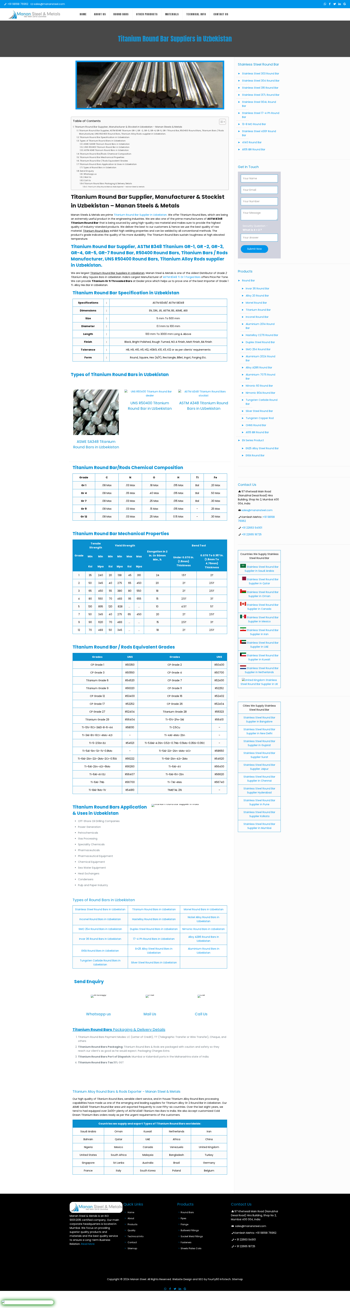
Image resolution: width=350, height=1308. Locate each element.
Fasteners (186, 1242)
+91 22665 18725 (252, 534)
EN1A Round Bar (255, 455)
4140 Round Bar (252, 142)
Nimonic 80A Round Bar (260, 393)
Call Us (87, 180)
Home (131, 1212)
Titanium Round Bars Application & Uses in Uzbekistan (108, 164)
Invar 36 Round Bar (257, 288)
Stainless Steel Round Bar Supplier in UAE (262, 645)
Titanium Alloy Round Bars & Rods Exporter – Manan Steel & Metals (116, 186)
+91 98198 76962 (17, 4)
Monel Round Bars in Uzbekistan (203, 909)
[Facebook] (330, 4)
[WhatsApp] (325, 4)
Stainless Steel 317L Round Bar (260, 95)
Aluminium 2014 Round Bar (260, 326)
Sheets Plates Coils (191, 1248)
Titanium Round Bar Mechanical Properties (102, 157)
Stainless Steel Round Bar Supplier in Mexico (262, 619)
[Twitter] (335, 4)
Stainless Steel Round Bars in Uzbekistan (100, 909)
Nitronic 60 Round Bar (259, 386)
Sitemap (132, 1248)
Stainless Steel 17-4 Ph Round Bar (260, 115)
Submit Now (254, 249)
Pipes (183, 1218)
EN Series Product (253, 440)
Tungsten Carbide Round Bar (261, 402)
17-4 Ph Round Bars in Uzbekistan (154, 939)
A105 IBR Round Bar (253, 149)
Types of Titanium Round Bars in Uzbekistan (103, 140)
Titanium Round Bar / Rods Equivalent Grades (104, 160)
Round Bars (187, 1212)
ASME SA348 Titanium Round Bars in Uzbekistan (106, 144)
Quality (131, 1230)
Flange (184, 1224)
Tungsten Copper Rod (260, 418)
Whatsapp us (90, 174)
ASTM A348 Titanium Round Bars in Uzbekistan (106, 150)
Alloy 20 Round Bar (257, 295)
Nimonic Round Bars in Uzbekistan (203, 929)
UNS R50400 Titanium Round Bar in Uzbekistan (106, 147)
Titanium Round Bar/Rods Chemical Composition (105, 153)
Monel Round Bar (256, 303)
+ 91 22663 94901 (245, 1239)
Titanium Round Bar (258, 310)
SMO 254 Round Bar (258, 349)
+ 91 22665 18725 (244, 1246)
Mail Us (87, 177)
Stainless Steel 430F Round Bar (259, 133)
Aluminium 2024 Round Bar (260, 358)
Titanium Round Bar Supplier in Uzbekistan (140, 215)
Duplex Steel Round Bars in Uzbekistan (154, 929)
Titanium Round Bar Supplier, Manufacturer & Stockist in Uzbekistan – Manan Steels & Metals (128, 126)
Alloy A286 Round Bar (259, 367)
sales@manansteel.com (49, 4)
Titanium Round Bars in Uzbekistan (154, 909)
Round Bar (248, 280)
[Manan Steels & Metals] (34, 14)
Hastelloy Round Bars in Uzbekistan (154, 919)
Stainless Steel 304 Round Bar (260, 80)
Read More (88, 1244)
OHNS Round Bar (256, 425)
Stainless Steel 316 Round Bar (260, 88)
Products (132, 1224)
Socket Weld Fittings (192, 1236)
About (131, 1218)
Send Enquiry (87, 170)
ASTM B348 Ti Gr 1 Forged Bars (182, 277)
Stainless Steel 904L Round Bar (259, 104)
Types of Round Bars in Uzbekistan (99, 167)
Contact (132, 1242)
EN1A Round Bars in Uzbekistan (100, 951)
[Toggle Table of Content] (220, 122)
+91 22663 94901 (252, 527)
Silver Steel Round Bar (259, 411)
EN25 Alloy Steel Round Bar (262, 448)
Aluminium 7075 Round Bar (260, 376)
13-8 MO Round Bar (254, 124)
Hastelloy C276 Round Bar (262, 335)
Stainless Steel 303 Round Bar (260, 73)
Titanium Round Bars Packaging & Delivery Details (108, 183)
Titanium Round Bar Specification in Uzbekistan (104, 137)
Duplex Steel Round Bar (260, 342)
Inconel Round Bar (257, 317)
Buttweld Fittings (190, 1230)
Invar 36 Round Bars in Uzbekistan (100, 939)
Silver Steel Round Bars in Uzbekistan (154, 962)
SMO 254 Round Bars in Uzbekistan (100, 929)
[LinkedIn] (340, 4)
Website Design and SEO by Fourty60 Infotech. (201, 1279)
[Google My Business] (345, 4)
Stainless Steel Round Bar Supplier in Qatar (262, 581)
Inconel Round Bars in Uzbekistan (100, 919)
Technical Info (135, 1236)
